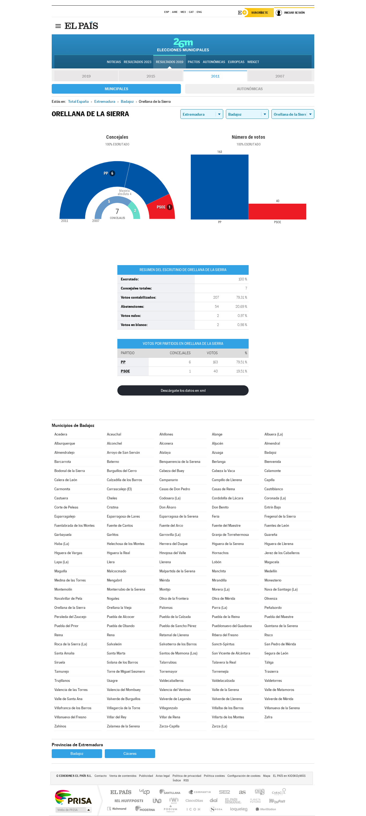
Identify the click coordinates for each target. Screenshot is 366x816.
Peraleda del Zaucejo (70, 617)
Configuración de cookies (243, 776)
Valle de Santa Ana (68, 699)
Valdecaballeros (171, 681)
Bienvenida (272, 462)
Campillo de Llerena (227, 480)
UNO (158, 800)
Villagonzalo (168, 708)
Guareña (270, 535)
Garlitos (112, 535)
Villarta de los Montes (228, 717)
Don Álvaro (167, 507)
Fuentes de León (276, 526)
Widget (253, 62)
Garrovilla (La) (170, 535)
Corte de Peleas (66, 507)
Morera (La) (221, 589)
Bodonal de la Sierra (69, 471)
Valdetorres (273, 681)
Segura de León (276, 653)
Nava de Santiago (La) (281, 589)
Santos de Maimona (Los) (178, 653)
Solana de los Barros (122, 662)
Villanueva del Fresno (70, 717)
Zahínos (60, 726)
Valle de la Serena (225, 690)
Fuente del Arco (171, 526)
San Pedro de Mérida (280, 644)
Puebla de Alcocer (121, 617)
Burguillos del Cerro (122, 471)
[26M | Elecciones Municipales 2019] (183, 44)
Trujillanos (62, 681)
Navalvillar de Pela (68, 599)
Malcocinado (116, 571)
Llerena (165, 562)
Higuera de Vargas (68, 553)
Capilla (269, 480)
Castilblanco (273, 489)
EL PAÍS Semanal (233, 800)
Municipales (116, 89)
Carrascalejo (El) (119, 489)
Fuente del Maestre (226, 526)
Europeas (236, 62)
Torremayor (168, 671)
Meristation (265, 808)
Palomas (166, 608)
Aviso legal (163, 776)
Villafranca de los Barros (72, 708)
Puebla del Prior (66, 626)
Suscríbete (259, 12)
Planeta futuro (253, 800)
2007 (279, 76)
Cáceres (130, 753)
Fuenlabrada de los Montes (74, 526)
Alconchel (114, 443)
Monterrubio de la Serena (126, 589)
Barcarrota (62, 462)
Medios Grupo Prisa (73, 810)
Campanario (168, 480)
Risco (268, 635)
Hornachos (220, 553)
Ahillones (166, 434)
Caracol (277, 792)
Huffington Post (128, 800)
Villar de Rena (169, 717)
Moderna (144, 808)
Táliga (269, 662)
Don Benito (220, 507)
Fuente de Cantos (120, 526)
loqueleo (239, 808)
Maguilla (60, 571)
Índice (177, 780)
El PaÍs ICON (193, 808)
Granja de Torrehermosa (230, 535)
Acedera (60, 434)
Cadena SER (223, 792)
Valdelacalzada (223, 681)
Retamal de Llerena (174, 635)
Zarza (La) (219, 726)
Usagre (112, 681)
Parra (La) (219, 608)
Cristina (112, 507)
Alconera (166, 443)
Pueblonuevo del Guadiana (232, 626)
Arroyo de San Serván (123, 453)
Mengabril (114, 580)
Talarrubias (168, 662)
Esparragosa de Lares (123, 516)
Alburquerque (64, 443)
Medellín (270, 571)
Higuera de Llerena (278, 544)
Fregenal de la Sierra (280, 516)
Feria (215, 516)
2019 (86, 76)
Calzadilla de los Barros (124, 480)
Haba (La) (61, 544)
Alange (217, 434)
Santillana (171, 792)
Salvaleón (114, 644)
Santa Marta (116, 653)
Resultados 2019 (169, 62)
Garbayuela (63, 535)
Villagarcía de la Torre (123, 708)
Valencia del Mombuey (124, 690)
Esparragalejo (64, 516)
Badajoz (270, 453)
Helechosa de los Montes (125, 544)
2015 (151, 76)
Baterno (113, 462)
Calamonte (272, 471)
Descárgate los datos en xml (183, 390)
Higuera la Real (118, 553)
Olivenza (270, 599)
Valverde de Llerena (227, 699)
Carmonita (62, 489)
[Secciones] (58, 25)
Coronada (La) (275, 498)
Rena (111, 635)
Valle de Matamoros (279, 690)
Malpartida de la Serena (177, 571)
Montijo (164, 589)
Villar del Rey (116, 717)
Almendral (272, 443)
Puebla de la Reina (226, 617)
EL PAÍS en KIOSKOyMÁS (289, 776)
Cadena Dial (214, 800)
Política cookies (214, 776)
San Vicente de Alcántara (231, 653)
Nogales (113, 599)
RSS (186, 780)
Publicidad (146, 776)
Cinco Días (193, 800)
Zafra (268, 717)
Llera (111, 562)
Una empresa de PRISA (73, 796)
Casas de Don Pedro (174, 489)
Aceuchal (114, 434)
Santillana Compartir (199, 792)
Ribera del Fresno (225, 635)
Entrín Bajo (272, 507)
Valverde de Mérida (278, 699)
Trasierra (271, 671)
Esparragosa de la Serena (178, 516)
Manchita (219, 571)
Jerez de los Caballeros (282, 553)
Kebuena (272, 800)
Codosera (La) (170, 498)
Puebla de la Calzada (175, 617)
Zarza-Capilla (169, 726)
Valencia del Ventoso (175, 690)
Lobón (216, 562)
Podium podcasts (170, 808)
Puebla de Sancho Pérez (177, 626)
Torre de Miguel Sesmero (126, 671)
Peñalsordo (273, 608)
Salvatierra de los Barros (178, 644)
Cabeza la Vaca (223, 471)
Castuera (61, 498)
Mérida (164, 580)
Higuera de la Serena (228, 544)
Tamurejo (61, 671)
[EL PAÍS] (82, 25)
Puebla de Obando (121, 626)
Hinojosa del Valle (172, 553)
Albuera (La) (273, 434)
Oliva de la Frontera (174, 599)
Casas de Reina (223, 489)
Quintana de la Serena (281, 626)
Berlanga (219, 462)
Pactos (194, 62)
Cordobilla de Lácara (227, 498)
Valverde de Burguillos (123, 699)
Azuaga (217, 453)
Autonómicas (250, 89)
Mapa (266, 776)
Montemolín (63, 589)
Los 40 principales (146, 792)
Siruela (59, 662)
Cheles (112, 498)
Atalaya (165, 453)
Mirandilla (219, 580)
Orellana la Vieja (119, 608)
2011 (215, 76)
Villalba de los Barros (228, 708)
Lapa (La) (61, 562)
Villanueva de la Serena (282, 708)
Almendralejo (64, 453)
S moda (216, 808)
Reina (58, 635)
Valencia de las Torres (71, 690)
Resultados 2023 (137, 62)
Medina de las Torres (70, 580)
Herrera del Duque (173, 544)
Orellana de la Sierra (69, 608)
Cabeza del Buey (171, 471)
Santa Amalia (64, 653)
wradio (173, 800)
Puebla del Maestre (278, 617)
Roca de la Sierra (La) (70, 644)
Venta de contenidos (122, 776)
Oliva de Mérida (223, 599)
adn (257, 792)
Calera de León (65, 480)
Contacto (101, 776)
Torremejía (220, 671)
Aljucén (217, 443)
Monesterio (272, 580)
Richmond (117, 808)
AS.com (240, 792)
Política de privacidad (187, 776)
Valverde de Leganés (175, 699)
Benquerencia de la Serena (179, 462)
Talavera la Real (224, 662)
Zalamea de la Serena (123, 726)
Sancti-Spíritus (223, 644)
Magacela (271, 562)
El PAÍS (121, 792)
